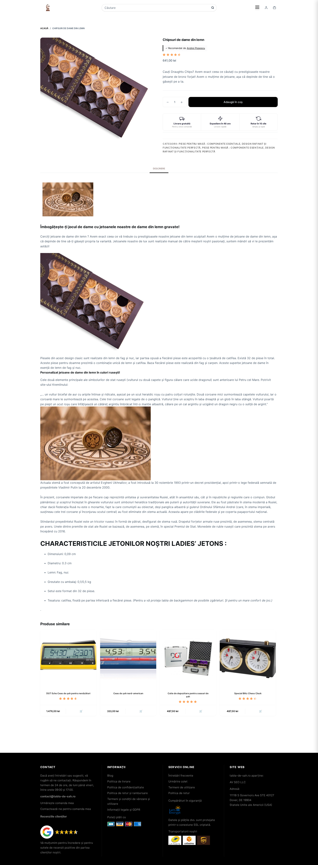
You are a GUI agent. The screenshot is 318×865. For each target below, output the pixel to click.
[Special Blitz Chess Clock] (248, 658)
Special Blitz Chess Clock (248, 693)
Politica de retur (179, 793)
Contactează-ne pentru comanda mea (65, 809)
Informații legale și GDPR (123, 809)
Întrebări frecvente (180, 775)
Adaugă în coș (233, 102)
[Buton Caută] (212, 7)
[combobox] (156, 8)
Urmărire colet (178, 781)
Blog (110, 775)
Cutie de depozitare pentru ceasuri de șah (188, 695)
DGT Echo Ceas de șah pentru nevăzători (68, 693)
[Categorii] (257, 7)
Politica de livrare (118, 781)
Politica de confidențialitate (125, 787)
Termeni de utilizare (181, 787)
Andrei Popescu (196, 48)
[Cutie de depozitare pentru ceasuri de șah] (188, 658)
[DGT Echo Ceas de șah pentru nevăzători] (68, 658)
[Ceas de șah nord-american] (128, 658)
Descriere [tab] (159, 168)
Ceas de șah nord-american (128, 693)
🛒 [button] (81, 711)
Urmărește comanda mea (57, 803)
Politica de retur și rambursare (127, 793)
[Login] (266, 7)
